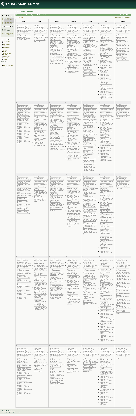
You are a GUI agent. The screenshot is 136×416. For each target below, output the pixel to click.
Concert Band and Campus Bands (55, 298)
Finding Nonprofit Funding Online (39, 143)
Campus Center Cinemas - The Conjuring (87, 370)
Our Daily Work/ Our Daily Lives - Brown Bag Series (107, 212)
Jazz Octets (103, 89)
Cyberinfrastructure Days (89, 271)
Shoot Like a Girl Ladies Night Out (123, 187)
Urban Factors (21, 259)
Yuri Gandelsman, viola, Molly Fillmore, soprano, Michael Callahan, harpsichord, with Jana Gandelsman (24, 368)
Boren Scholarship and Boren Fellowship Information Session (74, 143)
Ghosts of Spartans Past (107, 329)
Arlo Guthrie (86, 67)
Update (8, 34)
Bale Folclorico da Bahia (24, 375)
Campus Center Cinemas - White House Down (107, 315)
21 (5, 22)
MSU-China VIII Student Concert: (123, 294)
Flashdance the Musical (57, 146)
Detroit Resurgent (22, 26)
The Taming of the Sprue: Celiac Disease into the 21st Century (89, 116)
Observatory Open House (105, 151)
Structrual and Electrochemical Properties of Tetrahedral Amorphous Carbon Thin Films (107, 303)
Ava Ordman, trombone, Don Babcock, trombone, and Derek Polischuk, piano (24, 37)
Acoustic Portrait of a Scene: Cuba (73, 368)
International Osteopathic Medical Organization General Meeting (106, 62)
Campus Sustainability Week (40, 261)
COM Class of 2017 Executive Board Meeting (88, 154)
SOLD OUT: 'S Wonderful (38, 368)
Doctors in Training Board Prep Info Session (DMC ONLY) (57, 364)
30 (5, 18)
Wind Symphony (88, 294)
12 (115, 102)
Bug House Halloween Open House (24, 360)
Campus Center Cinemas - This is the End (89, 75)
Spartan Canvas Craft (73, 146)
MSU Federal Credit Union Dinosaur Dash (23, 115)
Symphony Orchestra (106, 321)
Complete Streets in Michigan (89, 150)
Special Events (6, 56)
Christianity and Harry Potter (73, 216)
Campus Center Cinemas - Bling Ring (106, 143)
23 (8, 22)
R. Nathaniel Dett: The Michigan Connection (73, 148)
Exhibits (5, 51)
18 (99, 174)
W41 (3, 19)
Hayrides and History (40, 145)
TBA (51, 292)
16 (66, 174)
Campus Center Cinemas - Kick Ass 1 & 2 (90, 233)
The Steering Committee (57, 56)
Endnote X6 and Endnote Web (88, 58)
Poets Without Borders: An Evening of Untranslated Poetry (90, 225)
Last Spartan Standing (106, 94)
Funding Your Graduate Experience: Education (107, 218)
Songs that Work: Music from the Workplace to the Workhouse (90, 211)
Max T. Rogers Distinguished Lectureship (87, 61)
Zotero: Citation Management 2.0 (104, 44)
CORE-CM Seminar (88, 273)
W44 (3, 23)
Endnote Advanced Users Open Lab (72, 135)
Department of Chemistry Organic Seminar (72, 59)
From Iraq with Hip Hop (57, 294)
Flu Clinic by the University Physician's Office (106, 191)
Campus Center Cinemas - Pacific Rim (89, 71)
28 (5, 23)
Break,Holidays (6, 47)
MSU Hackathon (121, 270)
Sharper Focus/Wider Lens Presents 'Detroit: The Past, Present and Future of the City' (40, 307)
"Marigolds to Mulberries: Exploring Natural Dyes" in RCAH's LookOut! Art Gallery (56, 49)
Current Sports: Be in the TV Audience (73, 66)
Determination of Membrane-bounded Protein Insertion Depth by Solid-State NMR (57, 203)
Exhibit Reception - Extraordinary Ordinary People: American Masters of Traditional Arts (24, 189)
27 (4, 23)
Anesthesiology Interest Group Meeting (90, 65)
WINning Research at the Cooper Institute (106, 298)
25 (11, 22)
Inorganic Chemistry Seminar (40, 119)
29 (4, 18)
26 (115, 256)
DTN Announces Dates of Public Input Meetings (74, 210)
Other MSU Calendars (8, 65)
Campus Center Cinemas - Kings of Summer (105, 37)
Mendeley (86, 157)
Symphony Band (55, 382)
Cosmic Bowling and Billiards (73, 69)
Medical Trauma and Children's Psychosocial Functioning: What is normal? (90, 188)
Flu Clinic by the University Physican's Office (73, 361)
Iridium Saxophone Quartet (56, 209)
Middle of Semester (72, 187)
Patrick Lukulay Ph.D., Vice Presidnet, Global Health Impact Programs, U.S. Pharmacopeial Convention (40, 297)
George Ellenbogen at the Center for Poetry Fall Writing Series (73, 220)
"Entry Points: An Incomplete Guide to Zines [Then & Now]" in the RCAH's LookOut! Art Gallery (57, 42)
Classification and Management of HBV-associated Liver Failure (74, 54)
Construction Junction (90, 119)
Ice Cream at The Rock (106, 119)
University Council (55, 284)
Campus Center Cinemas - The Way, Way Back (90, 303)
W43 (3, 22)
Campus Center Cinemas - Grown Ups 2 (107, 308)
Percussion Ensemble (89, 364)
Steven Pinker (38, 371)
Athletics (5, 45)
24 (10, 22)
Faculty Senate (54, 200)
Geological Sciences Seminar (106, 68)
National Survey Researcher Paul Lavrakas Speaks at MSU (89, 126)
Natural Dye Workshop (90, 229)
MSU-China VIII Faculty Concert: (106, 324)
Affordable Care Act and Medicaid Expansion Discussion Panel (57, 373)
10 (10, 19)
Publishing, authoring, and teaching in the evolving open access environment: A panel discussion (56, 288)
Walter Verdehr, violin (73, 223)
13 (16, 174)
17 (82, 174)
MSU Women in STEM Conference (106, 187)
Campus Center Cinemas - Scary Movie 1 (107, 377)
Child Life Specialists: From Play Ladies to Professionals (89, 37)
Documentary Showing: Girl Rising (57, 384)
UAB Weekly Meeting (56, 63)
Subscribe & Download (7, 33)
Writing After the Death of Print (57, 376)
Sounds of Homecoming (57, 149)
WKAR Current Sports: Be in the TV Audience (73, 213)
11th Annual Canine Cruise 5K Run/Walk (23, 271)
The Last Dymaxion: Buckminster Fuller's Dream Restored (40, 303)
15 (49, 174)
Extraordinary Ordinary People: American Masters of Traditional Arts (24, 32)
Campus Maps (6, 67)
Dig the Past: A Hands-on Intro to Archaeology (123, 273)
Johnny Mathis (87, 228)
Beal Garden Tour (105, 209)
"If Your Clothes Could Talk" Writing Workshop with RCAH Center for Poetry (41, 364)
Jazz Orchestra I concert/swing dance (106, 236)
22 (7, 22)
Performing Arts (7, 53)
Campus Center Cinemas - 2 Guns (88, 170)
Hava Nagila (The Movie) (90, 292)
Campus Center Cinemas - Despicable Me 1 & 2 (89, 194)
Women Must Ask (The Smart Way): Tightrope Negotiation (89, 215)
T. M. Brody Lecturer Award (40, 135)
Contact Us (21, 411)
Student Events (6, 57)
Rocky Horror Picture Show (122, 297)
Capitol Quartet (71, 151)
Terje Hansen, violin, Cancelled (40, 40)
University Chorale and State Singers (24, 274)
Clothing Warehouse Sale (73, 115)
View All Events (6, 41)
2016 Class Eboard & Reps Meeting (106, 360)
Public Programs (7, 54)
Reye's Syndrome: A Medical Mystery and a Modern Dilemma (73, 203)
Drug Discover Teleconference (104, 275)
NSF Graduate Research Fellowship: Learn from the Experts (74, 63)
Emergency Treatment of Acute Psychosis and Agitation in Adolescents (90, 361)
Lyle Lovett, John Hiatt (57, 380)
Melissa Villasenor (121, 57)
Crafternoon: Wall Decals (55, 367)
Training (5, 59)
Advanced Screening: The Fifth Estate (73, 72)
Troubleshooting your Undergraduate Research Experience (73, 154)
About (18, 411)
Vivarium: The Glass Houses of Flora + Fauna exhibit (41, 37)
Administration (6, 44)
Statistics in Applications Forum (56, 53)
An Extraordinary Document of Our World (24, 28)
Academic (5, 42)
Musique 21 (53, 148)
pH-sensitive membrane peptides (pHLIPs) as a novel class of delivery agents (57, 59)
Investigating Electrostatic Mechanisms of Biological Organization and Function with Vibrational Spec (57, 135)
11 (11, 19)
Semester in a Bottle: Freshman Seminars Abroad (73, 290)
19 (115, 174)
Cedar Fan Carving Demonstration (22, 363)
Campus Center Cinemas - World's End (90, 218)
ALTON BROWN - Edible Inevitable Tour (107, 390)
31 (10, 23)
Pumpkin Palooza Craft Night (73, 297)
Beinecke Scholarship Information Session (56, 142)
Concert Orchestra (88, 164)
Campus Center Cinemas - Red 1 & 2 (106, 229)
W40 (3, 18)
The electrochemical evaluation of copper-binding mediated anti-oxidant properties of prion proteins (106, 372)
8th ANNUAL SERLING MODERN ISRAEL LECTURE (40, 139)
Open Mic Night (87, 69)
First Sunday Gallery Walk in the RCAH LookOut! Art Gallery (23, 119)
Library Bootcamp (105, 65)
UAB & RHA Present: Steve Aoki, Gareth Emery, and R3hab (89, 160)
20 (4, 22)
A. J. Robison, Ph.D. (73, 286)
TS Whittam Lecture (56, 140)
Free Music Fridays (105, 194)
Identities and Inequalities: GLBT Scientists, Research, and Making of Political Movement (90, 133)
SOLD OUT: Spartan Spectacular (122, 291)
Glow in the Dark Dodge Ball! (90, 221)
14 (33, 174)
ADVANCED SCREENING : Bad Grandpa (88, 297)
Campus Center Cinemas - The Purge (89, 366)
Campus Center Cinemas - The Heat (89, 167)
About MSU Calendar (8, 64)
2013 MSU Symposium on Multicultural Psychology (106, 262)
